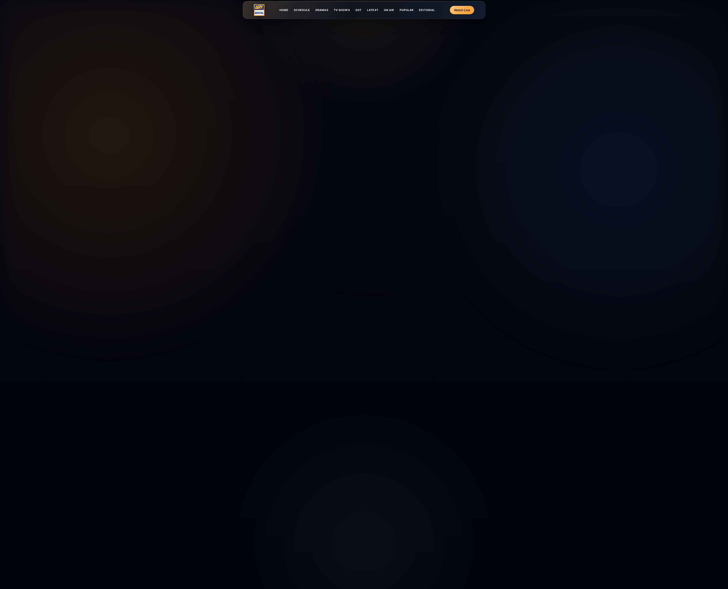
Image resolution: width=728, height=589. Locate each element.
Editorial (427, 10)
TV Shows (342, 10)
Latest (372, 10)
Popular (407, 10)
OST (358, 10)
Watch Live (462, 10)
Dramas (321, 10)
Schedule (302, 10)
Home (283, 10)
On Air (389, 10)
